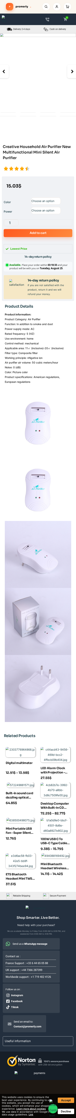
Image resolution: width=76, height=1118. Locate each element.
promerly (20, 6)
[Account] (57, 7)
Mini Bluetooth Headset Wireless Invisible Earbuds (53, 866)
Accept (66, 1100)
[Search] (46, 7)
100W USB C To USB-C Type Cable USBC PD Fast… (54, 841)
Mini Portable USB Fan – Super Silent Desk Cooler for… (19, 831)
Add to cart (38, 233)
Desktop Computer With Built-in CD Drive (55, 806)
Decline (66, 1111)
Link (31, 1114)
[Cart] (67, 7)
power (8, 211)
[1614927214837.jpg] (38, 71)
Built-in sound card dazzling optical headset (19, 795)
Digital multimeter (19, 763)
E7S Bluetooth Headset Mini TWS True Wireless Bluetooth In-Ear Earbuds (19, 876)
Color (7, 202)
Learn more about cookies (31, 1108)
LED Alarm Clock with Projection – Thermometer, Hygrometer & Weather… (53, 770)
